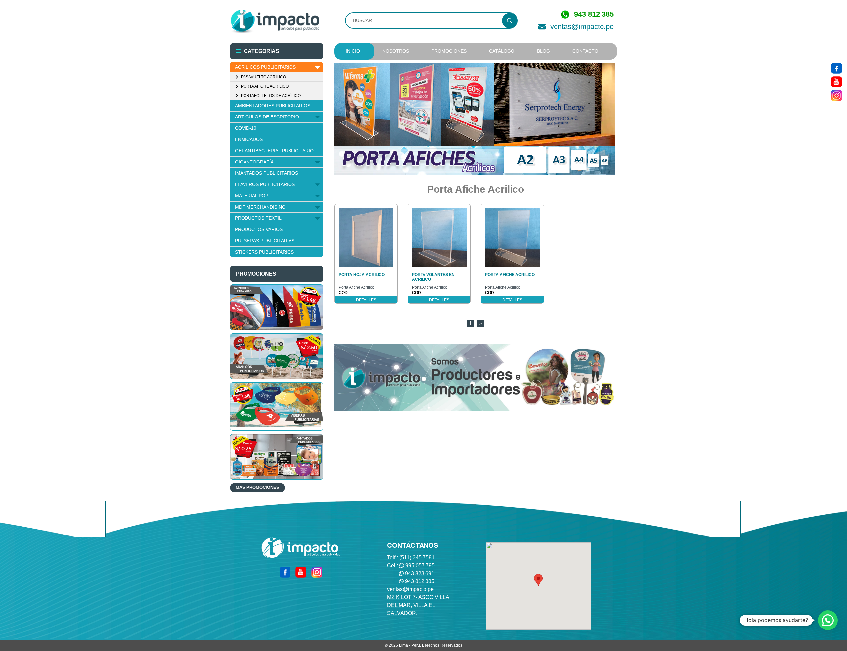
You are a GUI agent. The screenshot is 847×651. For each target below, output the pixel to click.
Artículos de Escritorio (267, 116)
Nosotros (395, 51)
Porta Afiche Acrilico (264, 86)
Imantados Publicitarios (266, 173)
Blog (543, 51)
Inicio (353, 51)
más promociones (257, 487)
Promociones (449, 51)
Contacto (585, 51)
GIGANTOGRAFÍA (254, 161)
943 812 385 (419, 581)
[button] (538, 580)
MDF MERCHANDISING (260, 206)
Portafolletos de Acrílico (270, 95)
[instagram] (836, 95)
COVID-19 (245, 128)
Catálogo (501, 51)
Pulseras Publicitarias (264, 240)
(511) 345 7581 (417, 557)
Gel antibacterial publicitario (274, 150)
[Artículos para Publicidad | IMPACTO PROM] (274, 21)
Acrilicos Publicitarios (265, 67)
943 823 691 (419, 573)
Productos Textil (258, 218)
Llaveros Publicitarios (265, 184)
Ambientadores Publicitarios (272, 105)
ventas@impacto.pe (582, 26)
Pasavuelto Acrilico (263, 77)
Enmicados (249, 139)
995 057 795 (420, 565)
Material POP (251, 195)
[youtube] (836, 81)
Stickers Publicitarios (264, 252)
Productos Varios (259, 229)
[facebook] (836, 68)
